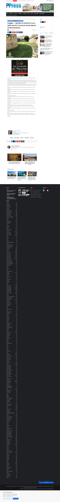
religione (8, 396)
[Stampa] (22, 32)
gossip (7, 310)
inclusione (8, 319)
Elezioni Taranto (9, 276)
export (7, 294)
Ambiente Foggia (9, 213)
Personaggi (8, 362)
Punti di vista (8, 392)
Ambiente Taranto (9, 215)
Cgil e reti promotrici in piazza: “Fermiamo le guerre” (48, 37)
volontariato (8, 476)
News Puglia (32, 194)
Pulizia (22, 137)
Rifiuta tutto (10, 498)
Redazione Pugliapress (15, 146)
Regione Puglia (35, 195)
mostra (7, 348)
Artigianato (8, 223)
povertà (8, 377)
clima (7, 239)
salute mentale (8, 405)
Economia (24, 13)
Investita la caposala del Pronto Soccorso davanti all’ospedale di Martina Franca (49, 53)
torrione (32, 137)
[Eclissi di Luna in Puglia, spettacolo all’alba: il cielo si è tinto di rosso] (27, 193)
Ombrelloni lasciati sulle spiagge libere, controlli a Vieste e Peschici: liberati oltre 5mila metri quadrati (32, 178)
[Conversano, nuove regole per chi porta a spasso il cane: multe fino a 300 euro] (24, 193)
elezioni (8, 275)
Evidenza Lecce (9, 291)
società (8, 424)
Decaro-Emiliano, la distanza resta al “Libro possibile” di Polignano (48, 40)
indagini (8, 320)
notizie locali (8, 357)
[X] (10, 32)
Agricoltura (8, 204)
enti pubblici (8, 281)
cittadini (8, 238)
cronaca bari (8, 253)
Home (7, 13)
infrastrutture (8, 324)
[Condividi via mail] (20, 32)
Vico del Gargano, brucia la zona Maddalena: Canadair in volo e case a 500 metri (11, 178)
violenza (8, 472)
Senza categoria (9, 409)
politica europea (9, 367)
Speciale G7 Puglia (9, 428)
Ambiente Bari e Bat (9, 210)
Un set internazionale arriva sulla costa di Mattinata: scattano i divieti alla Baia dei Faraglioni (22, 178)
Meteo (7, 339)
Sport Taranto (8, 444)
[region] (11, 495)
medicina (8, 337)
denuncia (8, 266)
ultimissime (8, 463)
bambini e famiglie (9, 229)
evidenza (35, 191)
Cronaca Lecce (9, 257)
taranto (39, 195)
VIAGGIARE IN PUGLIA (9, 471)
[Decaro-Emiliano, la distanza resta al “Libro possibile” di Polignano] (42, 41)
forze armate (8, 301)
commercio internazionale (10, 242)
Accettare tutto (16, 498)
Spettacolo (8, 429)
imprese (8, 314)
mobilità (8, 342)
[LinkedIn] (12, 32)
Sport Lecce (8, 443)
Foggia (12, 137)
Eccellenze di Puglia (9, 271)
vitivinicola (8, 473)
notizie (36, 194)
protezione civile (9, 385)
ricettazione (8, 400)
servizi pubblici (8, 411)
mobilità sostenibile (9, 343)
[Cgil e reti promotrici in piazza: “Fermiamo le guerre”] (42, 37)
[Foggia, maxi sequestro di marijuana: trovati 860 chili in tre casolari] (24, 190)
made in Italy (8, 333)
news (7, 352)
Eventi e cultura (9, 285)
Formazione (8, 300)
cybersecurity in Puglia (10, 262)
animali (7, 218)
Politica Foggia (8, 368)
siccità (7, 414)
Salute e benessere (9, 404)
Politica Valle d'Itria (9, 376)
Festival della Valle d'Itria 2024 (11, 296)
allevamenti (8, 208)
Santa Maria (27, 137)
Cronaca (11, 13)
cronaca (32, 191)
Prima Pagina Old (9, 381)
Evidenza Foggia (9, 290)
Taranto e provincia (9, 452)
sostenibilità (8, 425)
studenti (8, 448)
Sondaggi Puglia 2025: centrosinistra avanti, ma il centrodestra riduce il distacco (48, 45)
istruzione (8, 329)
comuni (8, 243)
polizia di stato (39, 194)
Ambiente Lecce (9, 214)
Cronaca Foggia (9, 256)
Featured (8, 295)
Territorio (8, 457)
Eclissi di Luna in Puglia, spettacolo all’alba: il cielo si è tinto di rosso (25, 0)
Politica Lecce (8, 371)
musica (7, 349)
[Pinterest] (14, 32)
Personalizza (5, 498)
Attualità (8, 227)
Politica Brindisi (9, 366)
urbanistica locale (9, 467)
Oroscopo (8, 361)
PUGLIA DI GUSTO (9, 390)
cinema (8, 237)
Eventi (32, 13)
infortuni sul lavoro (9, 323)
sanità (7, 406)
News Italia (8, 353)
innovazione (8, 325)
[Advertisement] (22, 123)
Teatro (7, 453)
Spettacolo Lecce (9, 434)
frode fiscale (8, 305)
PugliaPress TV (42, 13)
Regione (8, 395)
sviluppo (8, 449)
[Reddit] (16, 32)
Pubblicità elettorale (9, 387)
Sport (28, 13)
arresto (7, 219)
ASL (7, 224)
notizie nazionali (9, 358)
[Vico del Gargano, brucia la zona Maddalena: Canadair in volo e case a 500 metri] (11, 173)
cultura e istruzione (9, 261)
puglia (31, 195)
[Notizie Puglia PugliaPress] (13, 5)
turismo (8, 462)
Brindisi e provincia (9, 234)
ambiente (8, 209)
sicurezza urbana (9, 419)
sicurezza (8, 415)
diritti (7, 267)
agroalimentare (9, 205)
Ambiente (19, 13)
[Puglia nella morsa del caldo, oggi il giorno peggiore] (27, 195)
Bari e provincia (9, 232)
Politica (15, 13)
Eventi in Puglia (9, 286)
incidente (8, 318)
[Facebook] (8, 32)
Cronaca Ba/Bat (9, 252)
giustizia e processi (9, 309)
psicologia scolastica (9, 386)
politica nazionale (9, 372)
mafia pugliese (8, 334)
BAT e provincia (9, 233)
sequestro (8, 410)
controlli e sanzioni (9, 247)
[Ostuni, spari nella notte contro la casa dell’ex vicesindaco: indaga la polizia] (20, 195)
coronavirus (8, 248)
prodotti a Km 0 (9, 382)
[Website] (11, 149)
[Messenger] (18, 32)
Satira (8, 447)
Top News (8, 458)
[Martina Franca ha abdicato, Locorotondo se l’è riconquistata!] (20, 190)
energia (8, 277)
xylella (7, 477)
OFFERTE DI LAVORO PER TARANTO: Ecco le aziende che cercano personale (46, 49)
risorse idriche (8, 401)
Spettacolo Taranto (9, 435)
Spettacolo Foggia (9, 433)
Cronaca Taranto (9, 258)
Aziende (8, 228)
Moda (7, 344)
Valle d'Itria (8, 468)
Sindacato (8, 420)
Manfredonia (17, 137)
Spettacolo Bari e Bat (9, 430)
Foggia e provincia (9, 299)
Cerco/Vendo (36, 13)
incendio (8, 315)
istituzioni (8, 328)
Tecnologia (8, 454)
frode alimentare (9, 304)
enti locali (8, 280)
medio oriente (8, 338)
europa (7, 282)
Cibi (7, 347)
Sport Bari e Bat (9, 439)
